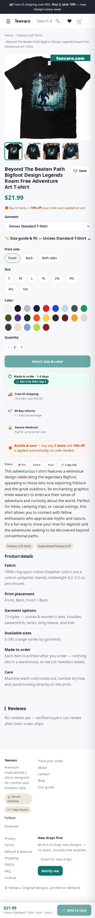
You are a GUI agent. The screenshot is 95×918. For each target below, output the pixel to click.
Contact (44, 774)
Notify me (50, 871)
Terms (9, 845)
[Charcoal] (74, 308)
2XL (57, 278)
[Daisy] (46, 318)
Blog (41, 780)
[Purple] (17, 318)
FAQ (8, 871)
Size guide (46, 787)
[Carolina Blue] (27, 327)
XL (43, 278)
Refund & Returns (18, 851)
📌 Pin (22, 465)
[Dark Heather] (8, 327)
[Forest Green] (27, 318)
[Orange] (36, 318)
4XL (11, 289)
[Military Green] (8, 318)
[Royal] (55, 308)
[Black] (17, 308)
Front (12, 258)
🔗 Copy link (69, 465)
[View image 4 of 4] (70, 151)
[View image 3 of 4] (51, 151)
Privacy (10, 838)
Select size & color (47, 361)
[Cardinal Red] (46, 327)
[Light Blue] (65, 308)
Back (29, 258)
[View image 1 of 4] (13, 151)
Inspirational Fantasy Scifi (54, 546)
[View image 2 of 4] (32, 151)
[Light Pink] (84, 318)
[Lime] (36, 327)
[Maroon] (65, 318)
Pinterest (11, 826)
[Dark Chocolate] (55, 318)
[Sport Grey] (27, 308)
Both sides (49, 258)
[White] (8, 308)
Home (9, 35)
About (42, 767)
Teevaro (22, 21)
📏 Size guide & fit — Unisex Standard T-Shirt (45, 238)
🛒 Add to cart (74, 910)
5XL (25, 289)
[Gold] (74, 318)
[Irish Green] (84, 308)
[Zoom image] (47, 97)
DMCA (9, 864)
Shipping (12, 858)
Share (37, 465)
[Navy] (36, 308)
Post (50, 465)
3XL (71, 278)
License (10, 877)
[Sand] (17, 327)
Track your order (50, 761)
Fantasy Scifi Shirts (29, 35)
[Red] (46, 308)
